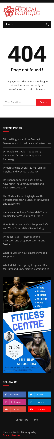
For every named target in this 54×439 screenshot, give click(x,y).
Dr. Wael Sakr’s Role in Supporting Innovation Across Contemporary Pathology (22, 155)
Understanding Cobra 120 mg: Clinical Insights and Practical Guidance (24, 169)
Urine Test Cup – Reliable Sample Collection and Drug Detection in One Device (24, 240)
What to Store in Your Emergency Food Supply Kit (25, 254)
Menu (10, 24)
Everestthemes (11, 435)
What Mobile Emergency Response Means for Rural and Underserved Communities (26, 267)
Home (35, 419)
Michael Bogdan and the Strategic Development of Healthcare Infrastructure (27, 141)
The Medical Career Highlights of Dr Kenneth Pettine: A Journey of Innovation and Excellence (26, 199)
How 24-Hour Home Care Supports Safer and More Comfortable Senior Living (26, 226)
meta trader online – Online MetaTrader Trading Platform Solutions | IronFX (25, 214)
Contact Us (22, 419)
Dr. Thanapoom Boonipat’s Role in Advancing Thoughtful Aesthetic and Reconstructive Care (23, 183)
